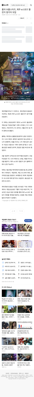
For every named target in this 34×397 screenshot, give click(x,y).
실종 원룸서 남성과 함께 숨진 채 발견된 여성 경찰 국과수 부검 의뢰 (10, 278)
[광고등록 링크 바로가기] (31, 23)
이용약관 (7, 373)
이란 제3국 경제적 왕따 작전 (10, 270)
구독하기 (28, 220)
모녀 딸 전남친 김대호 (26, 278)
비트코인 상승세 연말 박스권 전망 (10, 266)
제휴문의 (26, 373)
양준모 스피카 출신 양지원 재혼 (26, 262)
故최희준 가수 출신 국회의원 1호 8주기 (26, 266)
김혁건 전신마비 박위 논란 (10, 262)
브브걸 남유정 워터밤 (26, 274)
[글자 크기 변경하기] (27, 18)
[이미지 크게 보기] (29, 54)
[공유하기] (30, 18)
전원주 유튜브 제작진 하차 (26, 270)
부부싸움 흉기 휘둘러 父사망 (10, 274)
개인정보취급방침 (14, 373)
